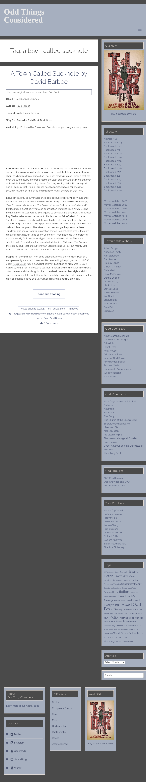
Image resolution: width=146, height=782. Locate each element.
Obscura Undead (113, 532)
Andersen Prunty (112, 252)
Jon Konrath (110, 300)
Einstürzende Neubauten (117, 423)
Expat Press (110, 347)
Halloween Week (110, 596)
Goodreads (19, 751)
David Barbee (23, 106)
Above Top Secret (113, 510)
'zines (107, 572)
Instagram (18, 742)
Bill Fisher (109, 412)
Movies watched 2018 (115, 219)
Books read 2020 (113, 153)
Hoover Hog (110, 518)
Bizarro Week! (122, 576)
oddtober (131, 621)
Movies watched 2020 (115, 212)
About (29, 705)
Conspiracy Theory (62, 708)
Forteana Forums (113, 514)
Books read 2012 (112, 183)
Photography (59, 732)
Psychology (118, 629)
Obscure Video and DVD (117, 481)
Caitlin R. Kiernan (112, 266)
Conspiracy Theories (112, 584)
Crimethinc (109, 343)
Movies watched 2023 (115, 201)
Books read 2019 (113, 157)
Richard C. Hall (111, 536)
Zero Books (110, 376)
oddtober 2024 (134, 625)
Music (55, 720)
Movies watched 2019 (115, 216)
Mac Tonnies (110, 303)
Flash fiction (134, 592)
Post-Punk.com (112, 442)
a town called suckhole (33, 313)
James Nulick (111, 289)
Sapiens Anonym (113, 540)
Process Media (111, 365)
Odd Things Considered (24, 15)
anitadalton (59, 308)
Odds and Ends (60, 726)
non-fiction (111, 617)
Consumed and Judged (116, 339)
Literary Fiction (122, 610)
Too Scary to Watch (114, 485)
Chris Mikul (109, 270)
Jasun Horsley (111, 292)
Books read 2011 (112, 186)
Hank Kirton (110, 285)
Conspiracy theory (131, 584)
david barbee (70, 313)
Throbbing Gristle (113, 453)
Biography (124, 572)
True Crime (122, 637)
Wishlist (18, 767)
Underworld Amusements (117, 369)
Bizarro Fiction (54, 313)
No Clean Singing (113, 434)
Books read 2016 (113, 168)
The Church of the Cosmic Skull (120, 420)
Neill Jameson (111, 431)
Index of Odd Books (114, 358)
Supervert (109, 311)
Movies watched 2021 (115, 208)
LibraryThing (20, 759)
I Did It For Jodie (112, 521)
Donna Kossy (111, 281)
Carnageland (19, 264)
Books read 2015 (112, 172)
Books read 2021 (112, 150)
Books (74, 308)
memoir (132, 609)
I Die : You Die (111, 427)
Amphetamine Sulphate (116, 336)
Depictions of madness (112, 588)
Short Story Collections (128, 633)
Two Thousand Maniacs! (19, 205)
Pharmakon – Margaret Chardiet (120, 438)
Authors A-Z (110, 139)
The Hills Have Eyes (76, 201)
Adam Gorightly (112, 248)
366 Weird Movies (113, 478)
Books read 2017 (112, 164)
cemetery (124, 580)
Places (55, 738)
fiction (124, 592)
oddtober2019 (109, 626)
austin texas (114, 572)
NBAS (113, 613)
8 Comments (51, 323)
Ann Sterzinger (111, 255)
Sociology (107, 637)
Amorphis (109, 409)
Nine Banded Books (114, 361)
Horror (121, 596)
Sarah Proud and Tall (115, 543)
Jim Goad (109, 296)
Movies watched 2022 (115, 204)
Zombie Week (128, 641)
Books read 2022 (113, 146)
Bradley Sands (111, 263)
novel (113, 622)
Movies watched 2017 (115, 223)
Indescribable (126, 600)
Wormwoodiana (112, 372)
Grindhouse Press (113, 354)
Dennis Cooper (111, 277)
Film (54, 714)
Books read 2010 (113, 190)
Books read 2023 (113, 142)
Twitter (17, 734)
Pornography (108, 629)
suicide (114, 637)
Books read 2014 (113, 175)
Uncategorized (113, 641)
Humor (117, 600)
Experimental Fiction (129, 588)
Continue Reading (50, 295)
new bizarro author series (129, 613)
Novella (120, 621)
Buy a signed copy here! (123, 114)
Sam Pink (109, 307)
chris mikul (133, 580)
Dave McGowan (112, 274)
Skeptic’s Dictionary (114, 547)
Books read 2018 (113, 161)
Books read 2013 (112, 179)
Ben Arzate (110, 259)
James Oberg (111, 525)
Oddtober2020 (121, 626)
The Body (109, 416)
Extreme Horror (111, 592)
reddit (125, 629)
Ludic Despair (111, 529)
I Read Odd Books (52, 318)
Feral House (110, 350)
